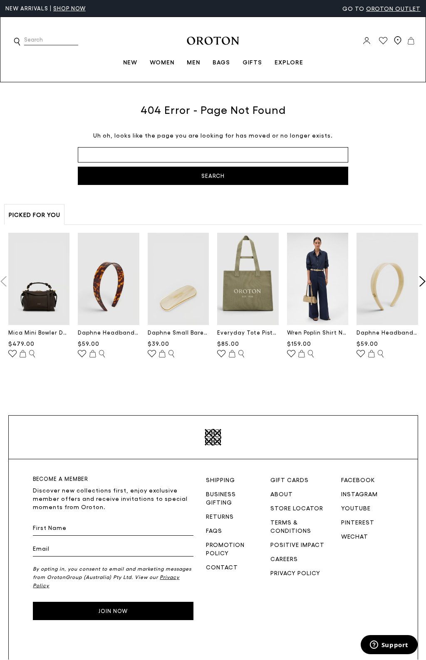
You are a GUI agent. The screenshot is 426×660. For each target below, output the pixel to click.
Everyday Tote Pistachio (248, 332)
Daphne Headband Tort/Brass (108, 332)
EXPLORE (289, 62)
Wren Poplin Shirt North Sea (318, 332)
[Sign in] (367, 41)
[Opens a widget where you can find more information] (389, 645)
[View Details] (32, 354)
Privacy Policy (295, 572)
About (281, 493)
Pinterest (357, 522)
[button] (17, 41)
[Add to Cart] (23, 354)
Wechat (354, 536)
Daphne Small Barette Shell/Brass (178, 332)
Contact (222, 567)
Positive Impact (297, 544)
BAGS (221, 62)
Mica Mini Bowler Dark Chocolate (39, 332)
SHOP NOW (69, 8)
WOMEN (162, 62)
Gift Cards (289, 479)
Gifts (252, 62)
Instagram (359, 493)
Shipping (220, 479)
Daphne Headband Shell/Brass (387, 332)
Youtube (356, 508)
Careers (284, 558)
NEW (130, 62)
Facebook (358, 479)
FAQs (214, 530)
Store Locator (296, 508)
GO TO (381, 8)
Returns (220, 516)
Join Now (113, 611)
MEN (193, 62)
